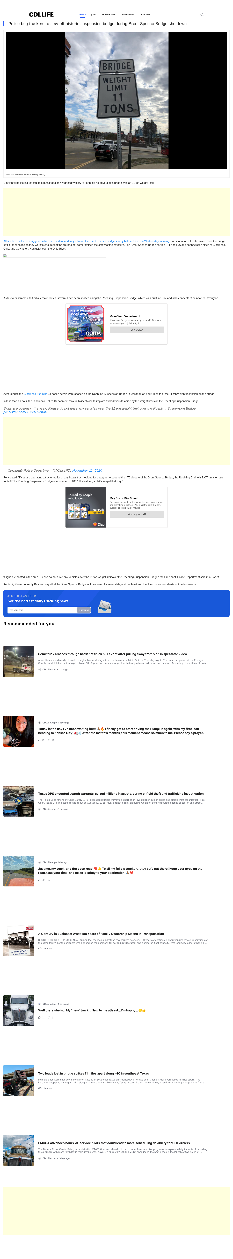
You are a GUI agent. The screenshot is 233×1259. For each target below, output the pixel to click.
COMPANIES (127, 14)
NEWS (82, 14)
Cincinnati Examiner (36, 393)
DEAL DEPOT (147, 14)
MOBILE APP (108, 14)
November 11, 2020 (87, 470)
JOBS (94, 14)
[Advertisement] (105, 212)
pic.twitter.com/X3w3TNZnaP (25, 412)
